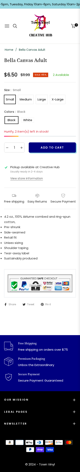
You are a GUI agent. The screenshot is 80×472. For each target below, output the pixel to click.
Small (10, 99)
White (27, 120)
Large (42, 99)
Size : (12, 90)
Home (9, 50)
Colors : (14, 112)
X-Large (58, 99)
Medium (26, 99)
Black (11, 120)
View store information (26, 178)
